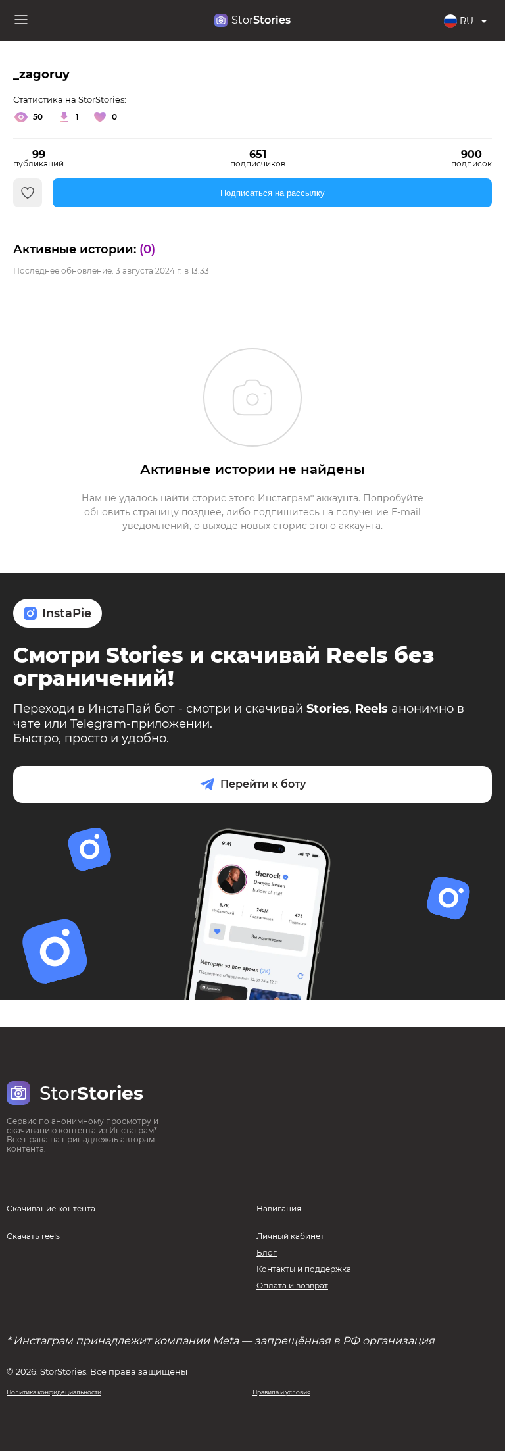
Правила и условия (281, 1392)
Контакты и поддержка (303, 1269)
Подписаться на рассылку (272, 193)
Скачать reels (33, 1236)
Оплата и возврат (292, 1285)
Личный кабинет (290, 1236)
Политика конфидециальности (54, 1392)
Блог (266, 1253)
